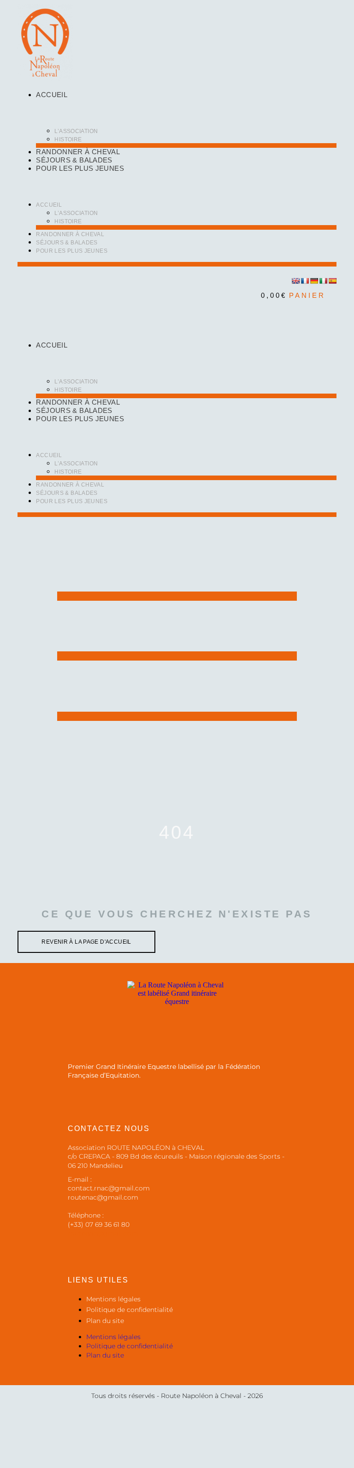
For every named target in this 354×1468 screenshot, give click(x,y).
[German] (314, 280)
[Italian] (323, 280)
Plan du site (105, 1321)
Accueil (51, 95)
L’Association (76, 131)
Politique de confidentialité (129, 1310)
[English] (295, 280)
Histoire (68, 139)
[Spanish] (332, 280)
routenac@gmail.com (103, 1233)
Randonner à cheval (78, 152)
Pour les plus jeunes (80, 168)
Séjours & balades (74, 160)
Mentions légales (113, 1299)
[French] (305, 280)
